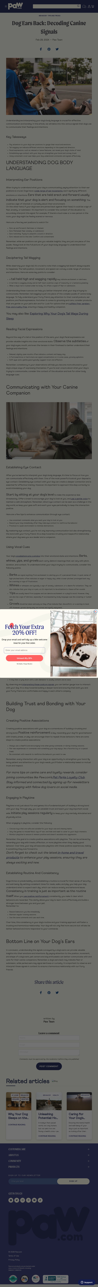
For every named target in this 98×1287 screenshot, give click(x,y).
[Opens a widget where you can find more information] (86, 1282)
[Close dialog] (95, 611)
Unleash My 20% (24, 658)
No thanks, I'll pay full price (24, 664)
